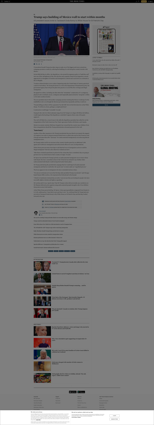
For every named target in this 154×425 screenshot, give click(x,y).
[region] (77, 417)
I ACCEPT (114, 415)
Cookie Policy (38, 419)
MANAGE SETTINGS (114, 419)
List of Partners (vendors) (76, 417)
